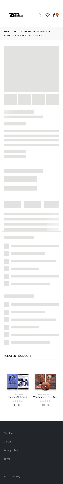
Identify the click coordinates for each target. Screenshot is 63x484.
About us (8, 433)
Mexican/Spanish (17, 394)
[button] (6, 15)
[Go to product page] (18, 381)
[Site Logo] (16, 15)
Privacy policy (11, 450)
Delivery (8, 441)
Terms (7, 459)
